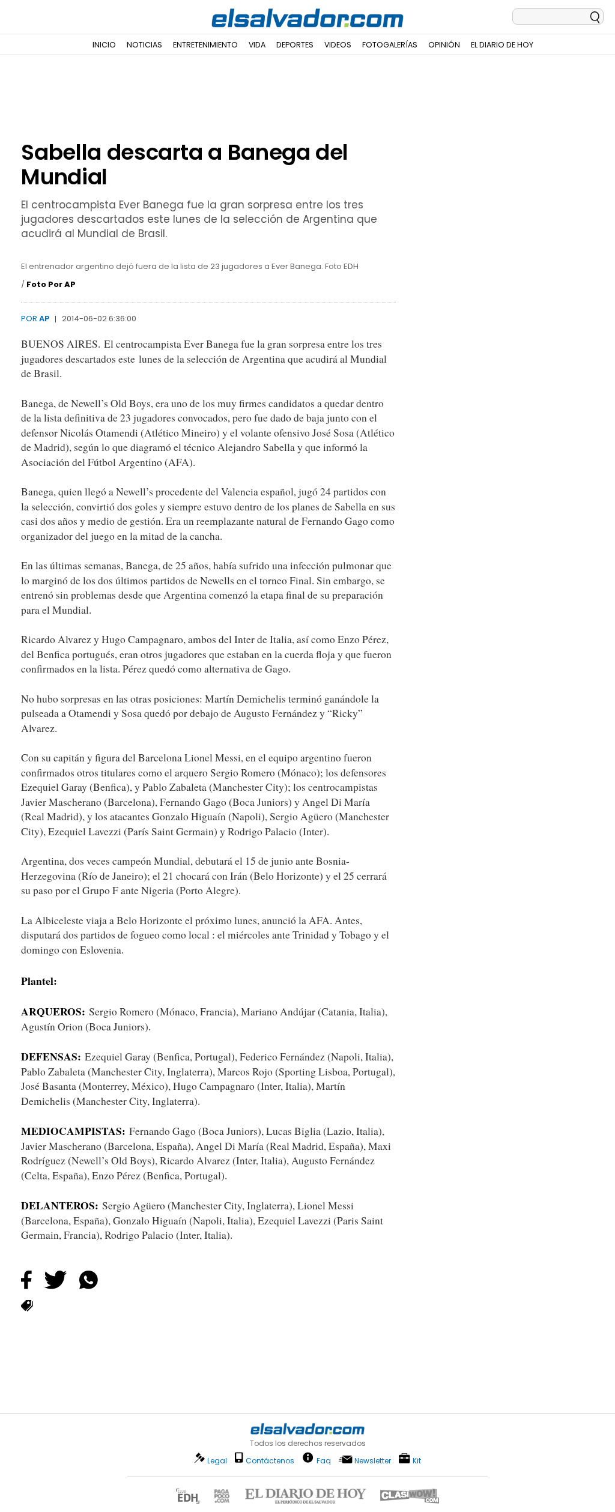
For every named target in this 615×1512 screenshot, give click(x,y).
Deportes (295, 45)
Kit (417, 1460)
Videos (337, 45)
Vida (257, 45)
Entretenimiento (205, 45)
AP (44, 318)
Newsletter (372, 1461)
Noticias (144, 45)
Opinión (444, 45)
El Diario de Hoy (502, 45)
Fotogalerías (389, 45)
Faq (324, 1460)
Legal (217, 1461)
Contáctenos (270, 1461)
